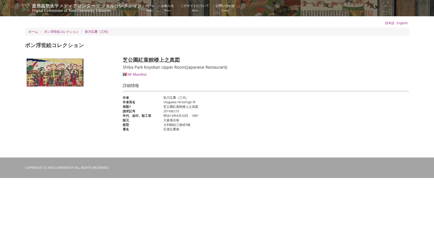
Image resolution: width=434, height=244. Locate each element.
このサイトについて (195, 8)
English (402, 23)
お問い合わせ (225, 8)
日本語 (389, 23)
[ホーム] (30, 7)
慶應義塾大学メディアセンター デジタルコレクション (87, 7)
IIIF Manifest (136, 74)
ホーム (149, 8)
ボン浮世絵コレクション (61, 31)
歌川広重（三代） (97, 31)
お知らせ (167, 8)
